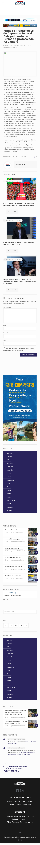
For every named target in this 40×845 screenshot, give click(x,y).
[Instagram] (21, 840)
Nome (5, 325)
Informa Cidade (18, 45)
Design (6, 766)
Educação (10, 470)
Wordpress (10, 771)
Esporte (9, 473)
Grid (20, 766)
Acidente (9, 453)
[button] (20, 20)
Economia (10, 466)
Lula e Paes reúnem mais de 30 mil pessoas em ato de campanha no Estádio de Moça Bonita (18, 204)
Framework (13, 766)
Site (4, 340)
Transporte (10, 507)
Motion (24, 766)
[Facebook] (19, 840)
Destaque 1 (10, 463)
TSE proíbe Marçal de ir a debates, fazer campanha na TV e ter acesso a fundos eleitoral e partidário (19, 281)
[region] (20, 20)
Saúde (9, 497)
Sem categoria (11, 500)
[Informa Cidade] (20, 3)
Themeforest (10, 768)
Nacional (9, 487)
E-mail (6, 333)
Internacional (10, 480)
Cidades (9, 456)
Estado (9, 477)
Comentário (7, 307)
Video (20, 768)
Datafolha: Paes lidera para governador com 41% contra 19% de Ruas (18, 243)
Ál (18, 771)
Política (9, 493)
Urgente (9, 510)
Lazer (8, 483)
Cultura (9, 460)
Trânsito (9, 504)
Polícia (9, 490)
